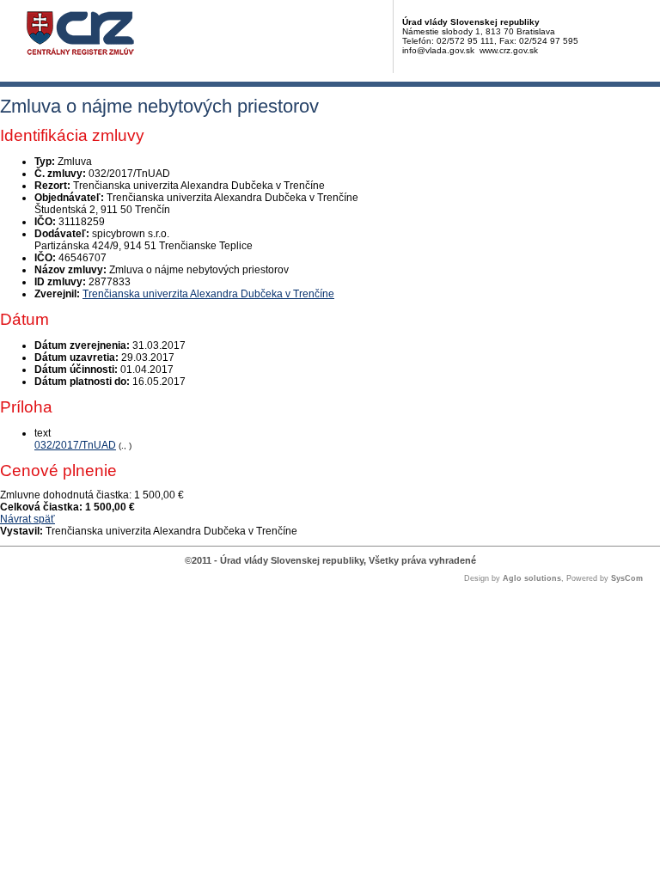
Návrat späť (27, 519)
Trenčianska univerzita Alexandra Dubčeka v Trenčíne (208, 294)
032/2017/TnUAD (75, 445)
